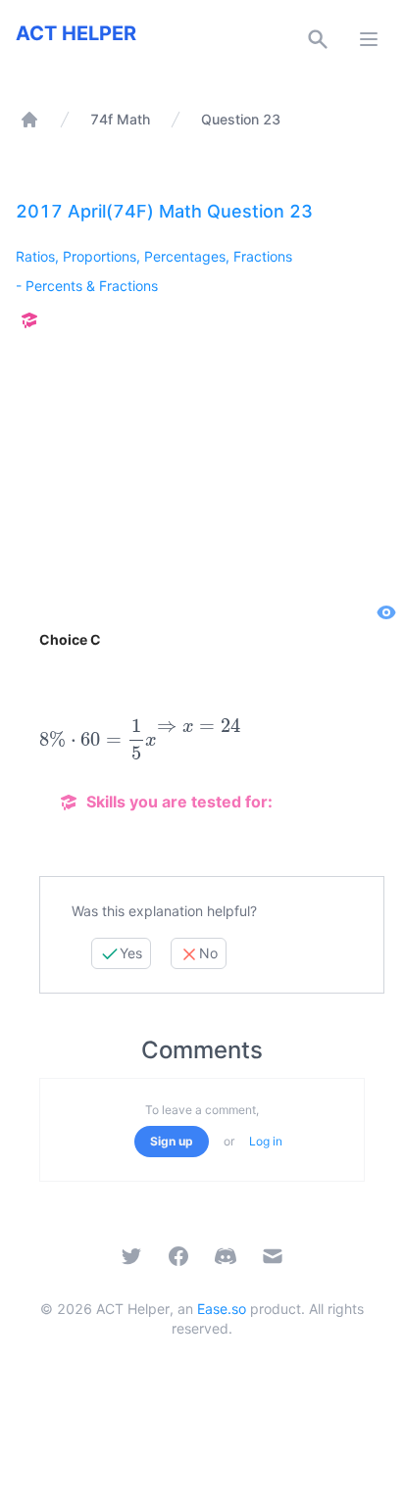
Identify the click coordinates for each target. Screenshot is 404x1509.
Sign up (171, 1141)
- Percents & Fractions (87, 285)
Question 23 (240, 119)
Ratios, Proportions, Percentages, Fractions (154, 256)
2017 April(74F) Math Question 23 (164, 211)
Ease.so (221, 1308)
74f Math (120, 119)
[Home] (29, 119)
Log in (265, 1141)
